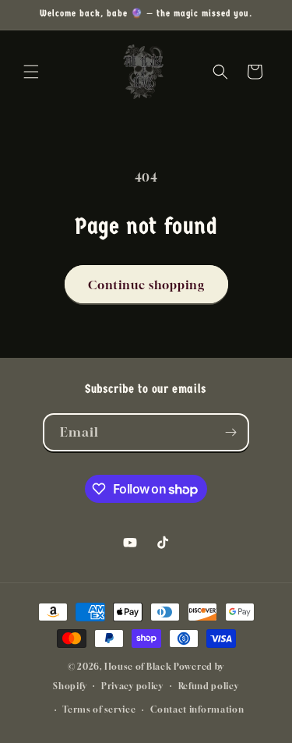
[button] (31, 72)
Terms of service (98, 709)
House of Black (138, 666)
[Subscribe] (230, 432)
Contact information (197, 709)
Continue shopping (146, 285)
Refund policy (208, 686)
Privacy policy (132, 686)
